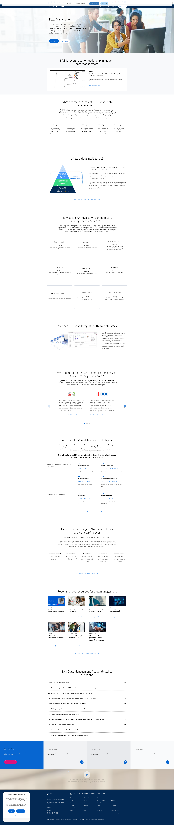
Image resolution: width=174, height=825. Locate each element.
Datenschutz (58, 819)
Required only (20, 811)
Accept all (11, 811)
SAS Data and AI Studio (109, 468)
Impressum (75, 819)
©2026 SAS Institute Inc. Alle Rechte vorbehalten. (95, 819)
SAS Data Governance (86, 481)
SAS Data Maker (107, 498)
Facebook (47, 813)
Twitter (50, 813)
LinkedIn (52, 813)
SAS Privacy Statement (22, 801)
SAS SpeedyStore (84, 498)
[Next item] (125, 406)
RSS (57, 813)
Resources (114, 6)
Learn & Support (106, 6)
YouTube (54, 813)
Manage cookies (16, 815)
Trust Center (81, 819)
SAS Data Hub (83, 468)
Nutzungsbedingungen (66, 819)
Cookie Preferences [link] (50, 819)
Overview (99, 6)
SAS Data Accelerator (109, 481)
